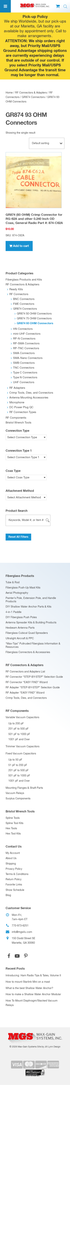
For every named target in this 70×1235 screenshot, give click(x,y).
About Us (11, 858)
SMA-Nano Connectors (28, 358)
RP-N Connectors (24, 338)
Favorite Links (14, 884)
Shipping (11, 863)
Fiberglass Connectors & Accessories (28, 652)
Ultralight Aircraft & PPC (20, 638)
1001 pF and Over (19, 739)
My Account (13, 853)
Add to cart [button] (21, 245)
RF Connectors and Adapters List (25, 671)
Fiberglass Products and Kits (24, 279)
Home (9, 92)
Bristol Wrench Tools (18, 422)
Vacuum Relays (15, 793)
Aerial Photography (17, 593)
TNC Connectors (23, 367)
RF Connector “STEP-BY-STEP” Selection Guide (34, 677)
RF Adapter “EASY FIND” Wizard (25, 693)
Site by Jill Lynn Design (48, 1047)
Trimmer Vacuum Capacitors (22, 746)
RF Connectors (18, 294)
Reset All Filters (18, 537)
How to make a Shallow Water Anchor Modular (33, 994)
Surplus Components (18, 798)
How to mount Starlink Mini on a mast (28, 982)
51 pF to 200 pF (17, 765)
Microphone (16, 402)
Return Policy (13, 879)
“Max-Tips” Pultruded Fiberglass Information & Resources (33, 645)
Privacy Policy (14, 869)
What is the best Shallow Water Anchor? (29, 988)
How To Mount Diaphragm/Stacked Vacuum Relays (31, 1003)
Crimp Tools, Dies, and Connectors (31, 392)
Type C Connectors (25, 372)
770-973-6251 (20, 925)
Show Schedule (15, 890)
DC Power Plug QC (21, 407)
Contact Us (14, 846)
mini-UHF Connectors (27, 333)
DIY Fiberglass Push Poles (21, 617)
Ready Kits (16, 289)
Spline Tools (13, 818)
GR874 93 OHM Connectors (35, 323)
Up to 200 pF (16, 723)
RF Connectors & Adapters (31, 92)
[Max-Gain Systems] (35, 1031)
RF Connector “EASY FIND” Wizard (27, 682)
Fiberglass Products (20, 575)
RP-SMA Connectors (26, 343)
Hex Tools (11, 828)
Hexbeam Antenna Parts (20, 628)
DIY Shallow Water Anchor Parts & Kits (28, 606)
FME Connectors (23, 304)
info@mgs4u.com (22, 932)
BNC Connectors (24, 299)
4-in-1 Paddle (13, 612)
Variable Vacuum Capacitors (22, 717)
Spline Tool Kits (14, 823)
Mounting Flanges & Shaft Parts (24, 788)
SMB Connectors (24, 363)
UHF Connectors (23, 382)
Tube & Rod (12, 582)
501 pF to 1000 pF (19, 734)
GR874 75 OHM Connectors (34, 318)
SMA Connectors (24, 353)
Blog (8, 895)
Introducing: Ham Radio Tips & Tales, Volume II (33, 975)
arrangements (39, 36)
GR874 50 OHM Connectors (34, 313)
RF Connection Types (22, 412)
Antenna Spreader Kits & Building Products (31, 622)
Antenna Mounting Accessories (28, 397)
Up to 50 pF (15, 760)
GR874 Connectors (33, 97)
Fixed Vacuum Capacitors (21, 753)
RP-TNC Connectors (26, 348)
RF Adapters (17, 388)
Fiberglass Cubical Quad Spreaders (27, 633)
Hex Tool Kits (13, 833)
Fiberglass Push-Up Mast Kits (23, 587)
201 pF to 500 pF (18, 729)
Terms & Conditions (17, 874)
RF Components (16, 417)
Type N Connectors (25, 377)
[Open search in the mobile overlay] (65, 7)
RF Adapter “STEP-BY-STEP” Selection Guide (33, 687)
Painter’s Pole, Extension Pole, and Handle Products (31, 600)
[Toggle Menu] (5, 6)
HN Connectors (23, 329)
